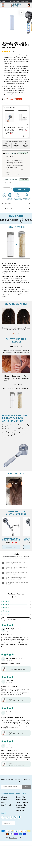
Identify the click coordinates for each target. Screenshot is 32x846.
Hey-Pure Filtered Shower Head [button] (16, 701)
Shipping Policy (21, 805)
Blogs (3, 802)
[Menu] (2, 5)
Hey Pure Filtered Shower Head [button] (16, 669)
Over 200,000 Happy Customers (11, 1)
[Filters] (3, 619)
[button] (6, 51)
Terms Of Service (22, 802)
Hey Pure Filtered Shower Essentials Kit (11, 539)
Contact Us (5, 800)
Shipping (4, 103)
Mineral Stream (13, 837)
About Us (4, 797)
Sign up (26, 786)
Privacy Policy (21, 797)
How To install (6, 805)
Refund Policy (21, 800)
